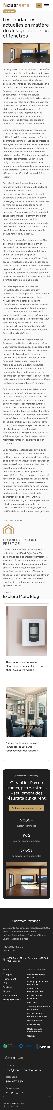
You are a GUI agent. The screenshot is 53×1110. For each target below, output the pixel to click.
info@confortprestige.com (23, 1070)
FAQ (5, 983)
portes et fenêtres (27, 69)
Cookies (31, 1036)
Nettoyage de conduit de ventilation (38, 983)
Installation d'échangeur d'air (36, 990)
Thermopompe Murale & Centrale (38, 1008)
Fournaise (32, 1002)
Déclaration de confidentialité (34, 1030)
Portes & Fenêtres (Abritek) (36, 976)
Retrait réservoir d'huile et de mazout (37, 1015)
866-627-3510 (15, 1081)
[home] (16, 5)
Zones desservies (12, 999)
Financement (9, 979)
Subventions (33, 1024)
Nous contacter (10, 995)
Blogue (6, 991)
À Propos (7, 974)
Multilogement (34, 1020)
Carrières (7, 987)
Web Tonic (14, 1106)
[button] (39, 5)
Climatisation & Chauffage (35, 997)
